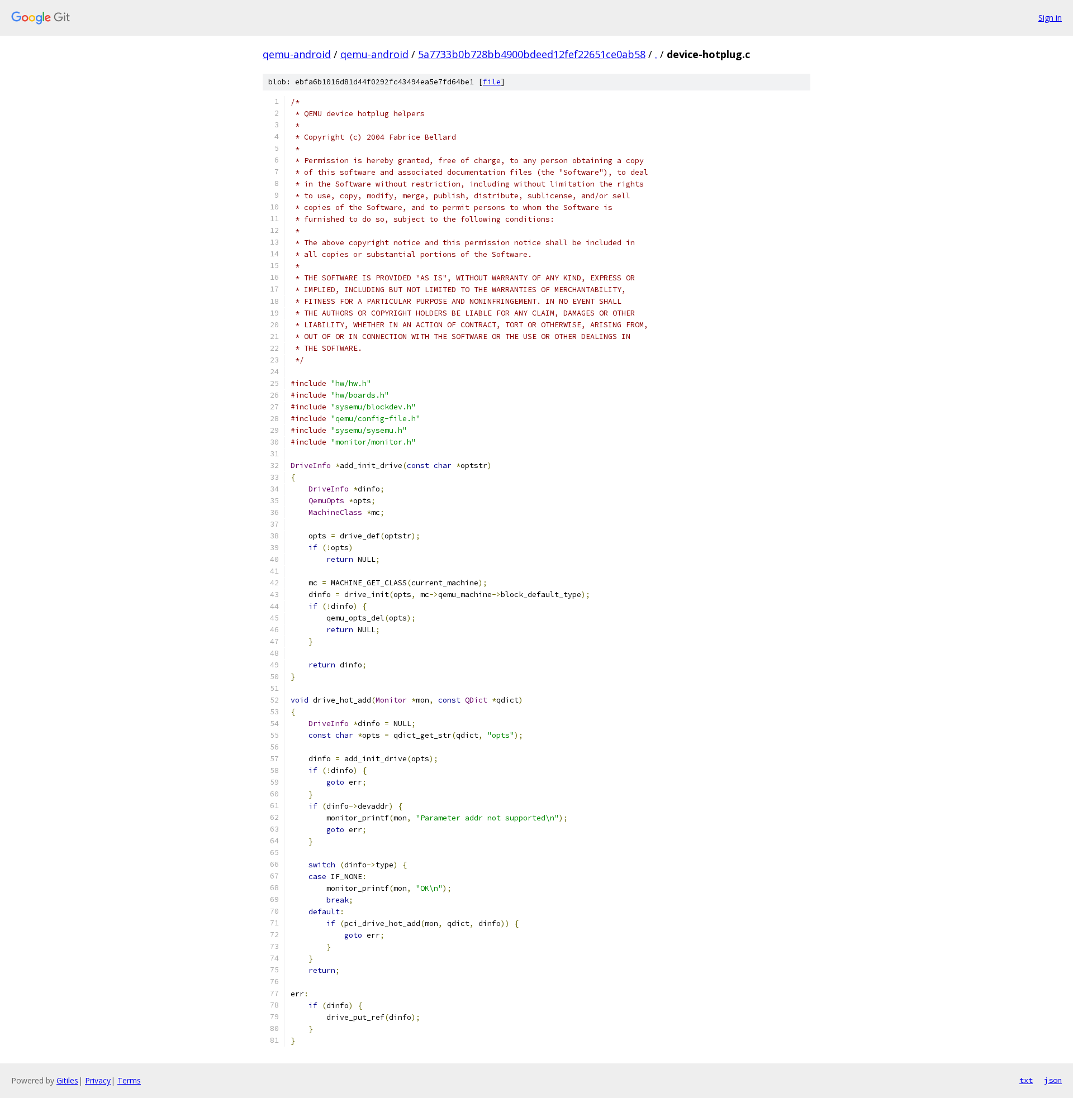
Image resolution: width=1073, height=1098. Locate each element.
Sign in (1050, 17)
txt (1026, 1080)
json (1053, 1080)
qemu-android (297, 54)
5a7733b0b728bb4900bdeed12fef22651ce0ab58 (531, 54)
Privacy (98, 1080)
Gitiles (67, 1080)
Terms (129, 1080)
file (492, 82)
